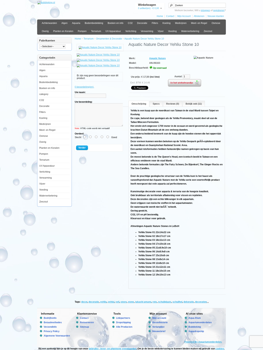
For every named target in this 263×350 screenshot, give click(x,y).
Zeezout (208, 31)
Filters (155, 23)
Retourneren (87, 322)
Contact (170, 16)
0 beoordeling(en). (84, 87)
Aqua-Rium (194, 318)
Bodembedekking (94, 23)
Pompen (82, 31)
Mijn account (159, 318)
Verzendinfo (50, 327)
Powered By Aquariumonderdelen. (203, 342)
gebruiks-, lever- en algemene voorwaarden (112, 348)
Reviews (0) (172, 103)
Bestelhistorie (160, 322)
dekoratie (188, 301)
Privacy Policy (51, 331)
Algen (64, 23)
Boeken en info (115, 23)
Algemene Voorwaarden (57, 335)
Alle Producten (124, 327)
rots (154, 301)
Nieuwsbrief (158, 331)
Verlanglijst (158, 327)
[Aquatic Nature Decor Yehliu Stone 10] (100, 47)
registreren (218, 10)
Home (160, 16)
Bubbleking (194, 327)
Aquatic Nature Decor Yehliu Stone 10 (144, 38)
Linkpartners (123, 318)
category (43, 94)
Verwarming (147, 31)
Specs (156, 103)
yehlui (111, 301)
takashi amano (143, 301)
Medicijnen (181, 23)
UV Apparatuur (113, 31)
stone (131, 301)
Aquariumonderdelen (200, 322)
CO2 (130, 23)
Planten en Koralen (63, 31)
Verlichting (130, 31)
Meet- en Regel (199, 23)
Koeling (166, 23)
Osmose (216, 23)
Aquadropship (196, 331)
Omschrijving (139, 103)
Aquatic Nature (157, 58)
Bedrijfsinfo (50, 318)
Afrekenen (199, 16)
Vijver (161, 31)
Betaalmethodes (53, 322)
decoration (201, 301)
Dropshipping (123, 322)
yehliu (103, 301)
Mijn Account (184, 16)
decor (84, 301)
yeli (117, 301)
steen (124, 301)
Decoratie (142, 23)
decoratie (94, 301)
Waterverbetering (190, 31)
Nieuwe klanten (216, 16)
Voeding (172, 31)
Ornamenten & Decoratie (109, 38)
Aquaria (76, 23)
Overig (45, 31)
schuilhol (177, 301)
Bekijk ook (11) (194, 103)
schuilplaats (164, 301)
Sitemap (84, 327)
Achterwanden (49, 23)
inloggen (205, 10)
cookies (219, 348)
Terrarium (96, 31)
